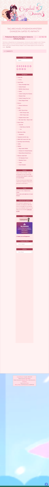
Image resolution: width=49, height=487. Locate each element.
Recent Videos (20, 122)
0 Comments (8, 51)
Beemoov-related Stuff (22, 155)
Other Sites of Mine (21, 132)
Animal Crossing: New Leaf (24, 98)
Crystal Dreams (20, 376)
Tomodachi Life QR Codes (23, 137)
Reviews (19, 103)
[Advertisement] (24, 299)
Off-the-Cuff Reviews (23, 105)
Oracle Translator (22, 164)
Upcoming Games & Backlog (24, 141)
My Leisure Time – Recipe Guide (25, 119)
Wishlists (19, 146)
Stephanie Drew (25, 380)
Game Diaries (20, 82)
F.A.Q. (20, 79)
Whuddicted (21, 134)
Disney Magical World (23, 100)
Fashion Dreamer (22, 86)
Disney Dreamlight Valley (24, 84)
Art (20, 129)
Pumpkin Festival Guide (24, 117)
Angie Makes (28, 378)
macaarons (24, 381)
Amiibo (19, 143)
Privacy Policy (18, 384)
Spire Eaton (26, 383)
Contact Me (20, 77)
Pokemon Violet (22, 96)
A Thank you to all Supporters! (23, 236)
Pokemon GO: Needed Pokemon (25, 150)
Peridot (20, 91)
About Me (21, 124)
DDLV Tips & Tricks (23, 110)
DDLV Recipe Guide (24, 112)
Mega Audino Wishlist (23, 148)
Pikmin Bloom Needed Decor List (26, 153)
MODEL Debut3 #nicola (24, 89)
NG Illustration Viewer (23, 158)
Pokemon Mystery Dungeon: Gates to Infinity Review (19, 38)
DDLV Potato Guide (24, 114)
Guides (19, 108)
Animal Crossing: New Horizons (25, 93)
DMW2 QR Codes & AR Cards (24, 139)
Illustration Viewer (22, 160)
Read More (8, 47)
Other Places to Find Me (25, 127)
